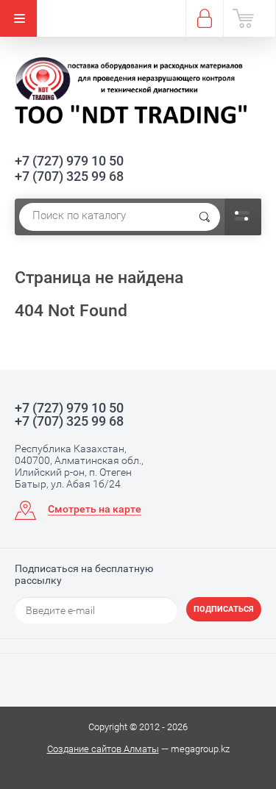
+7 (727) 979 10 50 (69, 160)
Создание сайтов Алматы (103, 748)
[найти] (204, 217)
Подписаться (224, 609)
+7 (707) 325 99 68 (69, 176)
